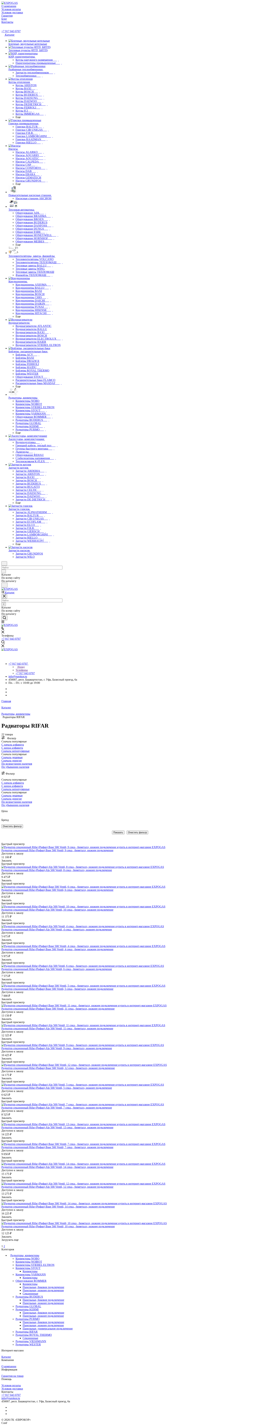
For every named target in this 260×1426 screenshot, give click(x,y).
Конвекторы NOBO (27, 1258)
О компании (8, 1366)
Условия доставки (12, 1388)
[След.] (2, 1243)
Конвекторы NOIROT (29, 1261)
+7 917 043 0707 (11, 31)
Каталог (6, 1356)
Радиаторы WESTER (28, 1344)
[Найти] (4, 585)
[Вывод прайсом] (7, 836)
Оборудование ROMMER (31, 1280)
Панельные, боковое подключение (43, 1287)
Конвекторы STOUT (28, 1268)
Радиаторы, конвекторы (24, 1255)
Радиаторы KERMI (27, 1309)
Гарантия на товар (12, 1375)
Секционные (30, 1293)
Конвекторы (30, 1271)
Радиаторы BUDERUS (29, 1296)
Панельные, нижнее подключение (43, 1290)
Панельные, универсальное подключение (48, 1328)
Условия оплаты (11, 1385)
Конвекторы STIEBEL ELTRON (35, 1264)
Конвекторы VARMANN (31, 1274)
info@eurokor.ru (17, 676)
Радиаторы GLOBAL (28, 1306)
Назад (21, 666)
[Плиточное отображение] (2, 836)
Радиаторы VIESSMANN (31, 1341)
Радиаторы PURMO (28, 1318)
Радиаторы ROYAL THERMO (34, 1334)
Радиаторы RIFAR (27, 1331)
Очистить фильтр (137, 832)
